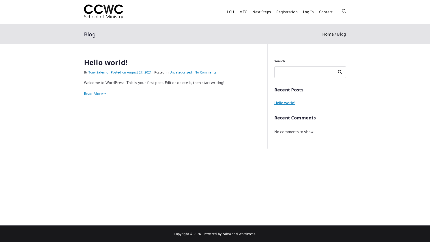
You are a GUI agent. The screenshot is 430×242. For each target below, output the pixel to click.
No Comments (205, 72)
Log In (308, 11)
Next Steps (261, 11)
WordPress (247, 234)
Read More (93, 93)
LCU (230, 11)
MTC (243, 11)
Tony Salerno (98, 72)
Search (279, 61)
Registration (287, 11)
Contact (326, 11)
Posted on (131, 72)
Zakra (226, 234)
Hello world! (105, 62)
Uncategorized (181, 72)
